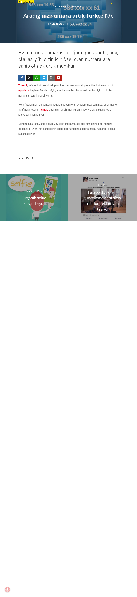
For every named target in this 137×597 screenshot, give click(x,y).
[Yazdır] (51, 78)
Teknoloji (77, 6)
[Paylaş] (21, 78)
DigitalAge (57, 23)
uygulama (23, 90)
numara (44, 109)
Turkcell (22, 85)
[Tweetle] (29, 78)
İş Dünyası (60, 6)
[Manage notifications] (7, 589)
